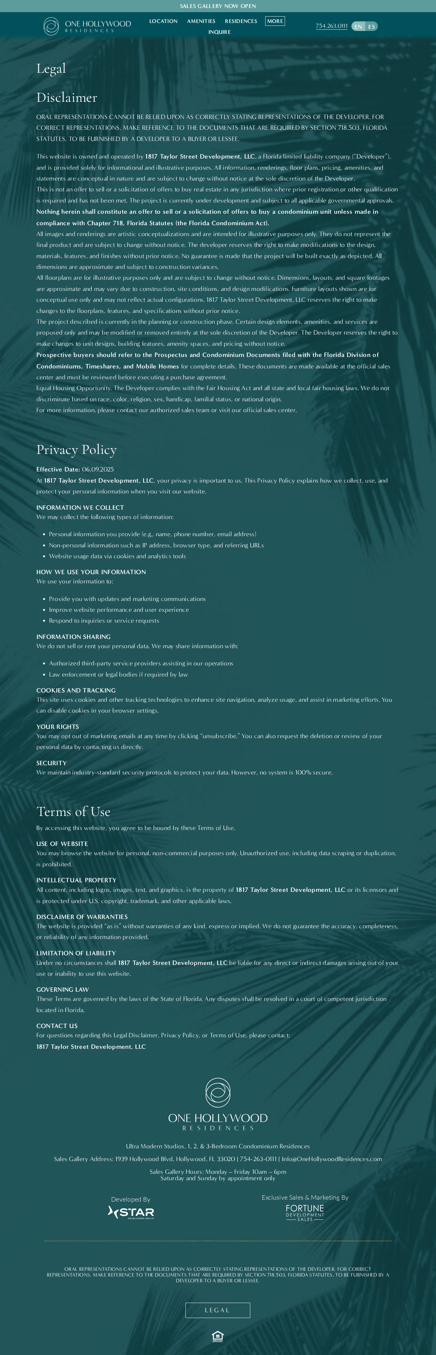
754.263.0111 (332, 26)
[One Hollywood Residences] (87, 20)
